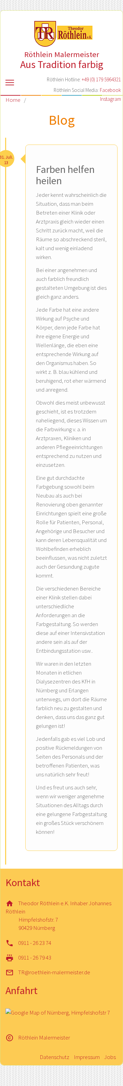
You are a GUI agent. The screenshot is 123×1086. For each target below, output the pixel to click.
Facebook (110, 90)
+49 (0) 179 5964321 (101, 79)
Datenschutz (54, 1057)
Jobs (110, 1057)
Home (12, 100)
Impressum (87, 1057)
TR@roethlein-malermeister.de (54, 972)
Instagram (110, 99)
